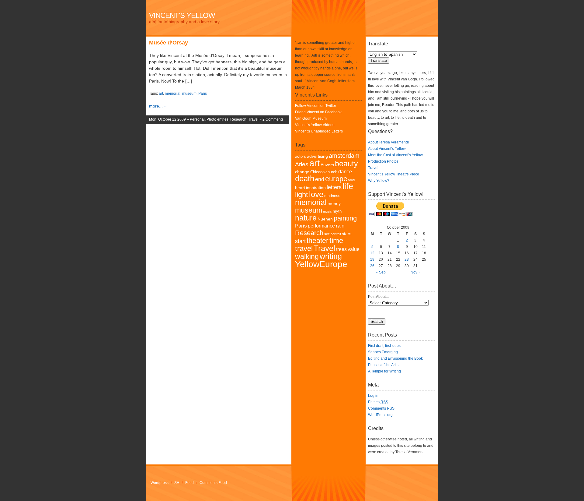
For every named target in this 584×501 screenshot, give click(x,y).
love (316, 194)
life (347, 186)
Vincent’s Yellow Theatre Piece (393, 174)
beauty (346, 163)
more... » (157, 106)
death (304, 178)
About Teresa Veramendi (388, 142)
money (334, 203)
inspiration (316, 187)
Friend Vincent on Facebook (318, 112)
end (319, 179)
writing (331, 256)
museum (189, 93)
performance (321, 225)
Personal (197, 119)
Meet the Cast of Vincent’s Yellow (395, 155)
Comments (381, 408)
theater (317, 241)
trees (341, 249)
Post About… (378, 297)
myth (337, 211)
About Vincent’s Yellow (387, 148)
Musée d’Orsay (168, 43)
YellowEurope (321, 264)
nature (306, 217)
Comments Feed (213, 483)
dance (345, 172)
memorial (172, 93)
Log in (373, 395)
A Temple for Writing (384, 371)
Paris (202, 93)
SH (176, 483)
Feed (189, 483)
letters (334, 187)
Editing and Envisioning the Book (395, 358)
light (301, 194)
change (302, 171)
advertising (317, 156)
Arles (301, 164)
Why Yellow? (378, 180)
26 (372, 266)
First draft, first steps (384, 346)
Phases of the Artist (383, 365)
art (161, 93)
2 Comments (272, 119)
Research (238, 119)
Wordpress (160, 483)
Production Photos (383, 161)
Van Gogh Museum (311, 118)
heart (300, 187)
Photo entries (217, 119)
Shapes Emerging (383, 352)
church (331, 172)
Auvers (327, 164)
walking (307, 256)
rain (340, 226)
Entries (378, 402)
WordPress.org (380, 415)
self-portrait (332, 234)
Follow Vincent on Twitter (315, 106)
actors (300, 156)
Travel (253, 119)
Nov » (415, 272)
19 (372, 259)
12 (372, 253)
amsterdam (344, 155)
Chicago (317, 172)
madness (332, 196)
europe (336, 179)
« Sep (381, 272)
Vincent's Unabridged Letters (319, 131)
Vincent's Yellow (182, 15)
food (351, 180)
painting (345, 218)
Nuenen (325, 219)
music (327, 211)
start (300, 241)
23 (407, 259)
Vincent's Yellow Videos (314, 125)
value (354, 249)
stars (346, 233)
